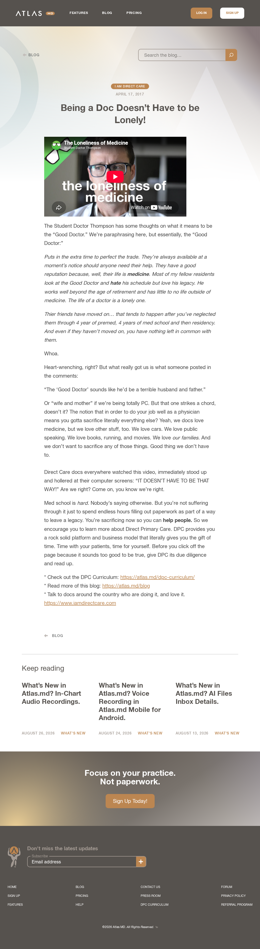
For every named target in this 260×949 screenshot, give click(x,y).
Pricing (134, 13)
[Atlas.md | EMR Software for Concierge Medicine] (35, 13)
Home (12, 887)
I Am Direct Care (130, 86)
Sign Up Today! (130, 801)
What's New (73, 733)
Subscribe (40, 856)
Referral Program (236, 904)
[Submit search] (231, 55)
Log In (201, 13)
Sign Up (232, 13)
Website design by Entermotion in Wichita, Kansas (156, 927)
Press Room (150, 896)
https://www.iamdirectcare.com (80, 603)
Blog (107, 13)
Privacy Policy (233, 896)
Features (79, 13)
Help (80, 904)
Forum (226, 887)
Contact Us (150, 887)
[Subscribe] (141, 861)
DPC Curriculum (154, 904)
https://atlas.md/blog (126, 586)
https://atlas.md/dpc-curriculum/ (157, 577)
